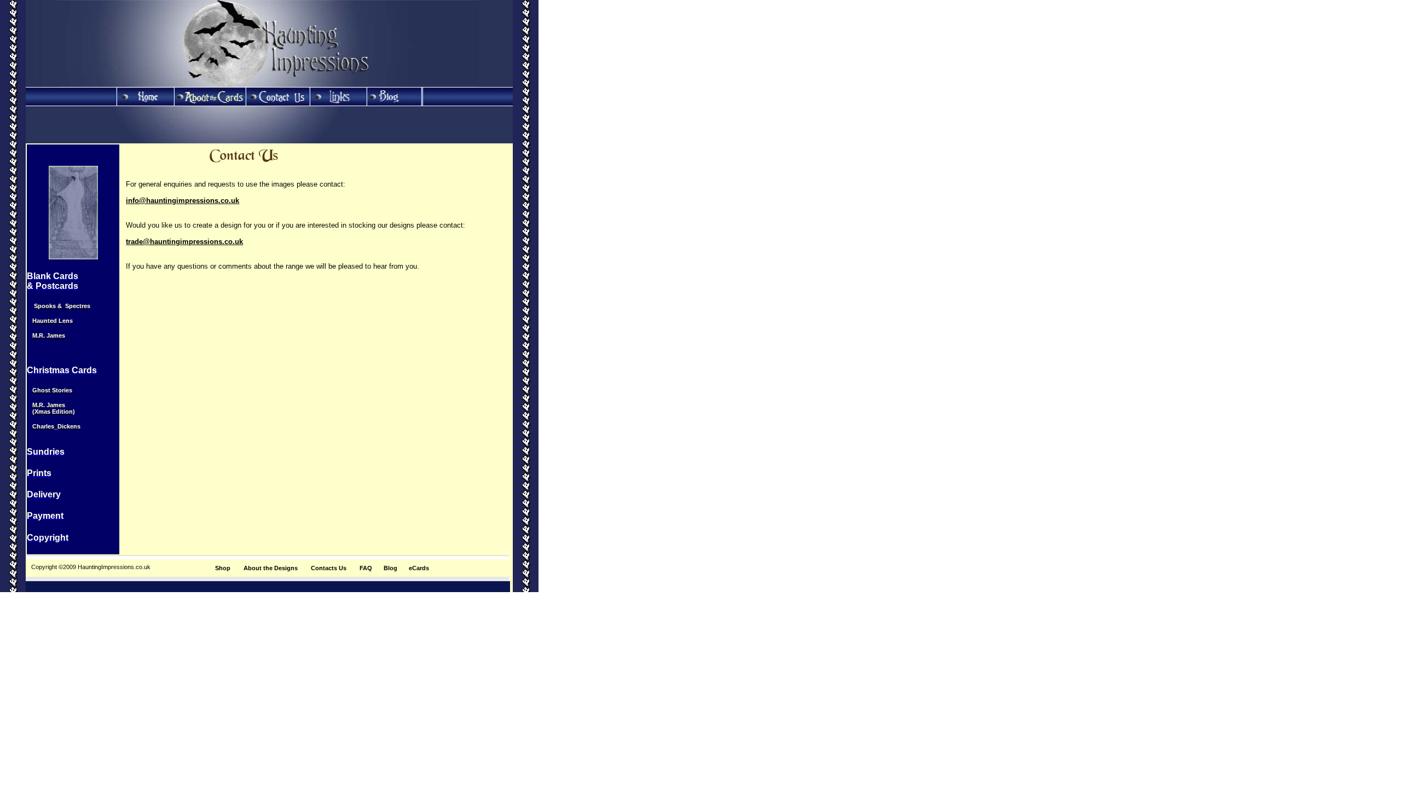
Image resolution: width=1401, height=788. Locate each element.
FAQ (366, 568)
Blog (390, 568)
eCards (419, 568)
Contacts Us (328, 568)
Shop (222, 568)
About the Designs (271, 568)
